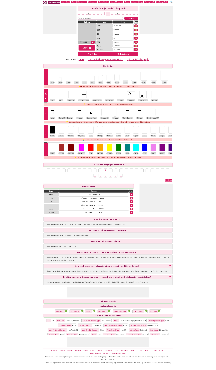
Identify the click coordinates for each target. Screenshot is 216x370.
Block (116, 321)
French (85, 350)
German (70, 350)
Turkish (140, 350)
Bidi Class (60, 321)
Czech (155, 350)
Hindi (161, 350)
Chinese (99, 350)
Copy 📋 (86, 47)
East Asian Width (65, 325)
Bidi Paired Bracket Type (91, 321)
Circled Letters (104, 2)
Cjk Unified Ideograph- (138, 59)
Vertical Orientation (134, 335)
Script (94, 335)
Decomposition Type (156, 321)
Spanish (62, 350)
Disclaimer (105, 353)
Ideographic (102, 311)
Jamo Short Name (113, 330)
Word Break (155, 335)
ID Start (88, 311)
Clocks (127, 2)
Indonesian (125, 350)
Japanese (54, 350)
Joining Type (134, 330)
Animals (134, 2)
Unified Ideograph (120, 311)
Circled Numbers (117, 2)
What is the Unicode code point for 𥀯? (107, 241)
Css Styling (92, 54)
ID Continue (75, 311)
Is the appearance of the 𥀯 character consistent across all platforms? (107, 252)
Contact (98, 353)
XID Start (153, 311)
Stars (73, 2)
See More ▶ (168, 180)
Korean (147, 350)
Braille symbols (161, 2)
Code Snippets (123, 54)
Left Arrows (92, 2)
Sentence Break (109, 335)
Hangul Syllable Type (138, 325)
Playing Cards (149, 2)
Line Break (154, 330)
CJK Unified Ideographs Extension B (105, 59)
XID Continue (138, 311)
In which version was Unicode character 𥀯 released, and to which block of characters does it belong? (107, 277)
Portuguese (108, 350)
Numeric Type (53, 335)
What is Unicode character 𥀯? (107, 219)
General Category (85, 325)
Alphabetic (60, 311)
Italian (92, 350)
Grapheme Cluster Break (113, 325)
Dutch (133, 350)
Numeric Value (72, 335)
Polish (117, 350)
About (92, 353)
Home (81, 59)
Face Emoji (66, 2)
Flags (141, 2)
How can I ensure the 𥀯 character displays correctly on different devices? (107, 266)
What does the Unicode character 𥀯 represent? (107, 230)
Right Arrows (81, 2)
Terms (113, 353)
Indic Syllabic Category (90, 330)
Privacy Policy (121, 353)
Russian (78, 350)
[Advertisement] (59, 20)
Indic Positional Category (57, 330)
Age (48, 321)
